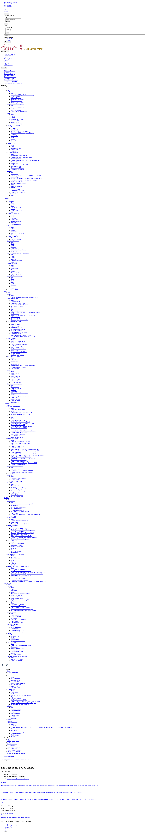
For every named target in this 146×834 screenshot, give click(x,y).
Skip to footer (7, 5)
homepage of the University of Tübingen (18, 779)
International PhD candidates (18, 606)
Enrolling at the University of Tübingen (21, 335)
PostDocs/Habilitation (16, 274)
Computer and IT (15, 680)
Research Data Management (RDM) (20, 414)
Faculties (6, 198)
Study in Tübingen (12, 601)
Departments (14, 219)
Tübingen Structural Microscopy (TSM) (21, 412)
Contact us (13, 718)
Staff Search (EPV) (9, 75)
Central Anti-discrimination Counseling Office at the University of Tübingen (31, 581)
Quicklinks (4, 68)
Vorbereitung (14, 621)
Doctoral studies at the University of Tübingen (23, 336)
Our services (14, 647)
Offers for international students (19, 393)
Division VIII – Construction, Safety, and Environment (25, 514)
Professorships (15, 177)
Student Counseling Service (18, 341)
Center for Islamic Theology (14, 276)
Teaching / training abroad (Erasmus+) (17, 656)
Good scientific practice (17, 495)
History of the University (17, 102)
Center (12, 279)
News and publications (13, 125)
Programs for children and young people (21, 157)
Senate (12, 108)
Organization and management (15, 104)
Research (13, 222)
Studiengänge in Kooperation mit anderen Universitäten (25, 312)
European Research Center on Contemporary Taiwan (25, 449)
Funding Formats (15, 693)
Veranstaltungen (15, 692)
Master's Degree (15, 326)
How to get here (11, 193)
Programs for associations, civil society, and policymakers (26, 160)
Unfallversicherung (16, 382)
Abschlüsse (14, 730)
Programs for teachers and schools (20, 155)
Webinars (13, 390)
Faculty (13, 204)
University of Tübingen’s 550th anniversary (22, 95)
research (13, 209)
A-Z (12, 549)
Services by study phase (17, 355)
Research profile (15, 636)
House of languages (16, 627)
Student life (10, 370)
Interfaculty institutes (13, 289)
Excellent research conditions (18, 183)
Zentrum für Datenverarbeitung (15, 554)
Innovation (10, 475)
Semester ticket (15, 377)
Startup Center (15, 479)
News (12, 206)
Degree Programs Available (18, 311)
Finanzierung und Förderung (18, 619)
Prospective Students (9, 54)
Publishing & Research (17, 546)
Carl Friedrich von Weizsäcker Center (21, 443)
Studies (13, 257)
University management (17, 107)
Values (12, 184)
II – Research (14, 505)
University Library (9, 78)
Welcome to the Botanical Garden (20, 528)
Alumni (6, 60)
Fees (12, 362)
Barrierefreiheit (8, 827)
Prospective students (12, 298)
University (7, 88)
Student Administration (10, 77)
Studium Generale (15, 163)
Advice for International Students (13, 83)
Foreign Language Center (18, 630)
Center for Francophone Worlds (19, 461)
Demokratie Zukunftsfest (17, 169)
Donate (13, 716)
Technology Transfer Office (18, 478)
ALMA (3, 799)
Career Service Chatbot (17, 388)
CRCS (12, 444)
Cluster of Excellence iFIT (18, 425)
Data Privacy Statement (10, 825)
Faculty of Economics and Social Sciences (18, 253)
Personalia (13, 140)
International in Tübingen (17, 631)
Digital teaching (15, 697)
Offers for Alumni (15, 400)
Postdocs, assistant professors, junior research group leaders (26, 178)
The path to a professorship (18, 492)
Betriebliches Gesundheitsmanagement (21, 575)
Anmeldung (14, 736)
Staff (5, 57)
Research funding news (17, 487)
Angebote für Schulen (17, 306)
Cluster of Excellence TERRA (19, 428)
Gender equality (11, 517)
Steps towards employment (14, 384)
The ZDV (13, 563)
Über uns (13, 725)
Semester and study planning (18, 367)
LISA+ (13, 411)
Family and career (15, 189)
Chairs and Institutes (16, 210)
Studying (13, 218)
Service (13, 117)
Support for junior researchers (15, 466)
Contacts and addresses (17, 596)
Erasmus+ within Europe (17, 659)
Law (8, 225)
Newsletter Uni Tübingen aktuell (19, 131)
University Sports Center (17, 531)
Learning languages (12, 624)
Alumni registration (16, 709)
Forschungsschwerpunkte (17, 239)
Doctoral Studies (15, 273)
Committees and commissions (19, 111)
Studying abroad (11, 612)
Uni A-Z (6, 9)
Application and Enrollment (14, 321)
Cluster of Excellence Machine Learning (21, 426)
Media (5, 62)
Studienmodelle (15, 314)
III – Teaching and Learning (18, 507)
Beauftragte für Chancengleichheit (20, 523)
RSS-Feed (7, 829)
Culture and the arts (16, 148)
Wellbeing (13, 151)
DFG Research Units (16, 435)
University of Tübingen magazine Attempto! (22, 133)
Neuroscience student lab (17, 166)
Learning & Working (16, 545)
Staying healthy (15, 681)
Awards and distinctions (17, 99)
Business (6, 63)
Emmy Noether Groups (17, 437)
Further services (4, 789)
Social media (14, 136)
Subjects (13, 256)
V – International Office (17, 510)
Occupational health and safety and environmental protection (27, 574)
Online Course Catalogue (11, 80)
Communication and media (18, 683)
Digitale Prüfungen (16, 698)
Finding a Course (12, 308)
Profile (9, 92)
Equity (9, 113)
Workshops (14, 391)
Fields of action (15, 120)
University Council (16, 110)
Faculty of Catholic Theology (15, 213)
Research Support (15, 485)
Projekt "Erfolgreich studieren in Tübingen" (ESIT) (24, 297)
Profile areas (14, 419)
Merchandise (14, 149)
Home (5, 763)
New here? (14, 557)
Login (7, 32)
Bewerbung (14, 618)
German (9, 38)
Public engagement (12, 152)
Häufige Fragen (15, 735)
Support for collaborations (18, 641)
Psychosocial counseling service (19, 580)
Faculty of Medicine (12, 236)
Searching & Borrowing (17, 543)
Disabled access (14, 785)
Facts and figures (15, 96)
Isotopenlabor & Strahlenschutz (19, 534)
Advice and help (15, 678)
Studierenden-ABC (16, 301)
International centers (16, 595)
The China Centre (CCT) (17, 446)
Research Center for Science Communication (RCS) (25, 450)
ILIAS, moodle (39, 799)
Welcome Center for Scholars (90, 785)
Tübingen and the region (17, 190)
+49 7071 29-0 (9, 813)
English (9, 40)
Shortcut (6, 830)
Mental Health (14, 350)
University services (16, 654)
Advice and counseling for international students (23, 610)
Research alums (15, 639)
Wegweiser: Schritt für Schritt (19, 352)
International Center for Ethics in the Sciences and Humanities (27, 455)
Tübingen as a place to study (18, 303)
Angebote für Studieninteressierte (20, 304)
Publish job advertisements (18, 192)
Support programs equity (17, 119)
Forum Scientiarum (16, 452)
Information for (4, 51)
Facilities (6, 498)
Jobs (48, 785)
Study (12, 245)
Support (9, 482)
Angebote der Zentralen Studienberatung (22, 704)
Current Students (8, 55)
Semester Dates (43, 785)
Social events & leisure (17, 651)
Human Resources (16, 684)
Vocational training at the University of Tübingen (24, 180)
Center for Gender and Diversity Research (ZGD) (24, 463)
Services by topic (15, 353)
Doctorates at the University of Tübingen (22, 470)
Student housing (15, 373)
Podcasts (13, 139)
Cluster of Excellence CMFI (18, 420)
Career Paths (14, 397)
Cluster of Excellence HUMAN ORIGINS (22, 423)
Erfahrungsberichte (16, 616)
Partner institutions (12, 473)
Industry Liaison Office (17, 481)
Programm (13, 728)
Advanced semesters (16, 330)
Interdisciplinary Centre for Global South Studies (24, 454)
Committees (14, 493)
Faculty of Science (12, 263)
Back (8, 90)
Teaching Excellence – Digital (19, 700)
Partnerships (14, 590)
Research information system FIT (26, 799)
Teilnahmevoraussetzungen (18, 732)
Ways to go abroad (16, 615)
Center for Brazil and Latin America (20, 441)
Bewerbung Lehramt (16, 327)
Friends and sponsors (16, 101)
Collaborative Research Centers (19, 432)
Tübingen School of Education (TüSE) (21, 536)
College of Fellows (16, 447)
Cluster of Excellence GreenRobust (20, 422)
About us (13, 548)
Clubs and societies (16, 379)
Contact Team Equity (16, 123)
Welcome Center (11, 642)
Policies (13, 116)
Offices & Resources (16, 260)
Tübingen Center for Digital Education (21, 457)
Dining (13, 374)
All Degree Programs (9, 71)
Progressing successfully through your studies (23, 365)
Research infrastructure (13, 406)
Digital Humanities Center (18, 409)
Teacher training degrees (17, 346)
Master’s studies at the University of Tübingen (23, 315)
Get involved (14, 381)
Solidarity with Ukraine (17, 598)
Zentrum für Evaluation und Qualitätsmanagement (24, 537)
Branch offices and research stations (20, 593)
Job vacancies (14, 174)
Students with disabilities (17, 347)
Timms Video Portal (77, 799)
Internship (13, 394)
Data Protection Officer (17, 577)
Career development (16, 186)
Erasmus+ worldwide (16, 660)
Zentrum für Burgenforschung (19, 460)
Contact (6, 11)
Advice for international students (26, 785)
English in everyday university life (20, 600)
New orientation (15, 368)
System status (4, 792)
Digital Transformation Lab (18, 578)
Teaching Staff (8, 58)
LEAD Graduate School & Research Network (23, 431)
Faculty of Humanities (13, 241)
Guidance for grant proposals (18, 488)
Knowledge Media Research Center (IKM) (22, 533)
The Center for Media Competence (20, 539)
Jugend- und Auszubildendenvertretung (21, 571)
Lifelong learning (8, 65)
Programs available (77, 785)
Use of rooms (14, 686)
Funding (13, 638)
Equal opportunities (16, 221)
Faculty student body (16, 224)
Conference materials (23, 792)
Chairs (12, 283)
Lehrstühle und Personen (17, 233)
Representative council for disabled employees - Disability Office (28, 572)
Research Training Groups (18, 434)
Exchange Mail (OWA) (11, 799)
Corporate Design (15, 687)
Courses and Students (16, 207)
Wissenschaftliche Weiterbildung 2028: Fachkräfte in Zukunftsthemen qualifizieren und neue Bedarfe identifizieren (41, 727)
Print (5, 832)
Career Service (15, 387)
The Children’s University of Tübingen (21, 165)
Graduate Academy (16, 469)
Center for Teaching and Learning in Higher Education (25, 701)
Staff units (13, 516)
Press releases (14, 128)
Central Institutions (12, 525)
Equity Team (14, 522)
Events (12, 142)
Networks (13, 592)
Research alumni (15, 713)
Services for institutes (16, 650)
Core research (11, 415)
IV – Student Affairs (16, 508)
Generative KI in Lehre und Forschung (21, 695)
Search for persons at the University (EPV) (54, 799)
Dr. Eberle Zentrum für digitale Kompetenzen (23, 530)
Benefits (13, 187)
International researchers (17, 181)
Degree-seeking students (17, 604)
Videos (13, 137)
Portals (2, 795)
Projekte (13, 565)
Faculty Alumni (15, 715)
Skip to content (8, 3)
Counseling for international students (20, 344)
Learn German (15, 628)
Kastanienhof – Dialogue (17, 168)
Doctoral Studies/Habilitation (18, 250)
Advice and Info (11, 338)
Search (8, 21)
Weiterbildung (14, 552)
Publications (14, 134)
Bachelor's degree (15, 324)
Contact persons (15, 402)
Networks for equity (16, 122)
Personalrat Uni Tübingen (18, 569)
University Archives (16, 551)
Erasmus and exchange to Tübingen (20, 607)
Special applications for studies (19, 332)
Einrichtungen (14, 234)
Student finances (15, 376)
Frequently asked (15, 558)
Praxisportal (69, 799)
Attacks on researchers (17, 496)
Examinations (14, 361)
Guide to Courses (15, 318)
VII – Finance (14, 513)
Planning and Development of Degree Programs (23, 703)
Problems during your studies (18, 349)
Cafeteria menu (36, 792)
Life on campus (11, 143)
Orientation (14, 359)
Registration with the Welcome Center (21, 645)
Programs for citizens (16, 158)
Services (13, 560)
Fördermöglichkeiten (16, 733)
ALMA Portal (7, 72)
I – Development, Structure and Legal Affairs (23, 504)
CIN (12, 429)
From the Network (16, 710)
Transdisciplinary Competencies (19, 320)
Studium (13, 230)
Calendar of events (77, 792)
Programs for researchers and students (21, 161)
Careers (9, 171)
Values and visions (16, 98)
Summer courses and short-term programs (22, 609)
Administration (15, 364)
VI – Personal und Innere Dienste (20, 511)
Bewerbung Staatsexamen (18, 329)
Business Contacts (16, 399)
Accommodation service (17, 648)
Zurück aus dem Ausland (17, 622)
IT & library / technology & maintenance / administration (26, 175)
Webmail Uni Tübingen (10, 81)
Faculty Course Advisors (17, 342)
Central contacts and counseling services (18, 566)
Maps (12, 196)
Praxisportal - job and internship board (21, 396)
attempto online (15, 130)
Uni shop (69, 792)
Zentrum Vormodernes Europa (19, 464)
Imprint (6, 824)
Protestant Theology (12, 201)
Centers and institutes (13, 438)
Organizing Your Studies (14, 356)
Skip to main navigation (10, 2)
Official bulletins (5, 785)
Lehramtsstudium (15, 317)
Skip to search (8, 6)
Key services (3, 782)
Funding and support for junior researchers (22, 472)
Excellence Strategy (9, 74)
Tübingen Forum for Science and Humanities (23, 458)
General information (16, 333)
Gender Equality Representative (19, 520)
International (14, 251)
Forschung (13, 231)
